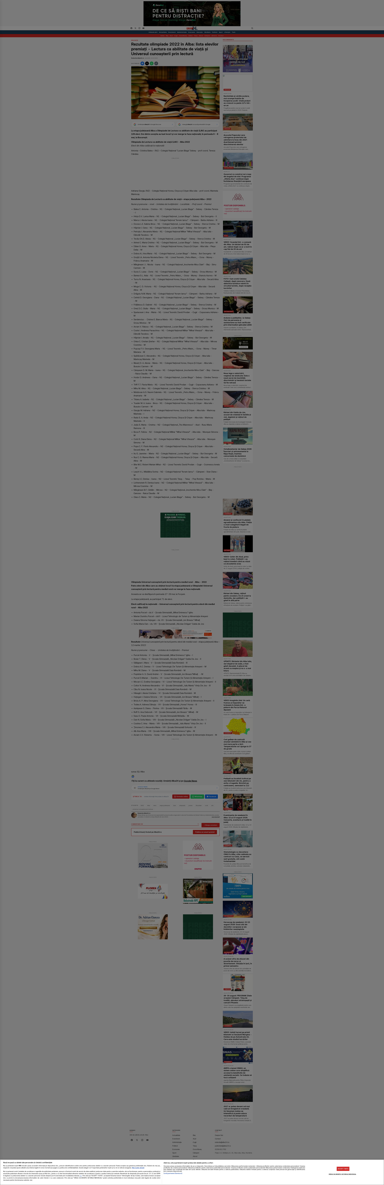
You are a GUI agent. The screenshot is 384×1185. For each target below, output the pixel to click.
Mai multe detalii (138, 1168)
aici (81, 1176)
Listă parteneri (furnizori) (173, 1173)
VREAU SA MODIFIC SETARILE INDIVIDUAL (342, 1174)
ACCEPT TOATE (343, 1169)
